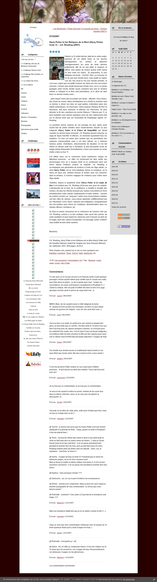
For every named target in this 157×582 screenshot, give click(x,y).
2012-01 (115, 203)
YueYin (75, 253)
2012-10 (115, 183)
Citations (24, 101)
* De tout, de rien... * (28, 59)
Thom (68, 253)
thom (59, 315)
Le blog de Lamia (33, 313)
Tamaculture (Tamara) (33, 284)
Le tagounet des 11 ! (119, 85)
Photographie (26, 125)
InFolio (59, 402)
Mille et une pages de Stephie (33, 317)
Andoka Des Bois (33, 346)
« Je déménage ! (60, 29)
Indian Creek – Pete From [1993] (124, 109)
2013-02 (115, 175)
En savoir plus (129, 579)
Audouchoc (33, 335)
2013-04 (115, 171)
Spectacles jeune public (29, 129)
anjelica (60, 358)
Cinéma (24, 93)
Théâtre (24, 133)
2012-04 (115, 191)
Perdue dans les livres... (33, 331)
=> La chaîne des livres (29, 81)
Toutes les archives (119, 207)
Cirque (23, 97)
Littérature (25, 113)
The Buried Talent (33, 342)
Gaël (81, 253)
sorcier (57, 263)
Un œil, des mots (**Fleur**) (33, 338)
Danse (23, 105)
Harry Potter (65, 263)
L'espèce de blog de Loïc (33, 295)
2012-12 (115, 179)
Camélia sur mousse (33, 328)
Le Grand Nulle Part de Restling (33, 324)
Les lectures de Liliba (33, 302)
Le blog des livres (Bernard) (33, 281)
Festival (24, 109)
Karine (59, 342)
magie (51, 263)
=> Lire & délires (27, 85)
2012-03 (115, 195)
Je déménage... (117, 81)
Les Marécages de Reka (33, 320)
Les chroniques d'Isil (33, 299)
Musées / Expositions (29, 117)
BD (22, 89)
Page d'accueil (74, 29)
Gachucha (88, 253)
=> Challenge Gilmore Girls (31, 70)
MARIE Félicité (117, 151)
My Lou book (33, 288)
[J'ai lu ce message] (154, 579)
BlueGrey (60, 503)
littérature (91, 260)
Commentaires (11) (75, 260)
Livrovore (61, 253)
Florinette (60, 419)
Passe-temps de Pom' (33, 292)
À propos (33, 27)
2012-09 (115, 187)
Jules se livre (33, 310)
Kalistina (53, 253)
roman (98, 260)
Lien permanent (60, 260)
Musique (24, 121)
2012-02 (115, 199)
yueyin (59, 296)
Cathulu (33, 306)
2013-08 (115, 167)
